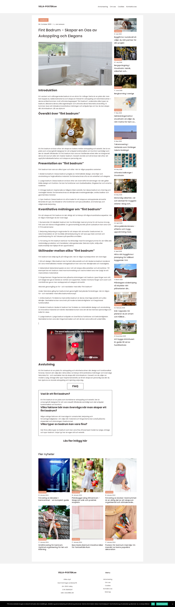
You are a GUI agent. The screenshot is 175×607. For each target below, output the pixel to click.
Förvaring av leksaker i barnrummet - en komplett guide (53, 499)
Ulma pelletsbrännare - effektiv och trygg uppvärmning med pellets (124, 229)
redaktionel (43, 20)
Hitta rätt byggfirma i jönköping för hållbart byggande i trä (124, 257)
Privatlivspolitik (162, 604)
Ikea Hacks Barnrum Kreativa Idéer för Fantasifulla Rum (87, 546)
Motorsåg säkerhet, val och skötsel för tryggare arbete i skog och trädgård (125, 201)
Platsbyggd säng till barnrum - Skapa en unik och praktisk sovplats (86, 500)
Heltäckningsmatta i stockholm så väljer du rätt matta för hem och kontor (125, 119)
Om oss (113, 6)
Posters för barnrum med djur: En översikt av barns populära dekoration (120, 547)
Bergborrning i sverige (124, 93)
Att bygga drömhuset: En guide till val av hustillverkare (124, 342)
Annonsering (103, 6)
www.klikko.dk (69, 593)
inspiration (118, 31)
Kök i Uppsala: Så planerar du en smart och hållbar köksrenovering (123, 314)
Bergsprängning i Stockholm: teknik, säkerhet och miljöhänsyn (122, 68)
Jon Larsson (59, 24)
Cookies (121, 6)
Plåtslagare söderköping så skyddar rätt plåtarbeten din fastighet (125, 285)
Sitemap (108, 592)
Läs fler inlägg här (75, 441)
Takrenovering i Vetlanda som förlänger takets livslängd (125, 147)
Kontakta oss (131, 6)
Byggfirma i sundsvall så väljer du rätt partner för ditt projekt (125, 40)
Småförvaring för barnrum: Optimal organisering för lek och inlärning (53, 547)
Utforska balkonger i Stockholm (123, 174)
